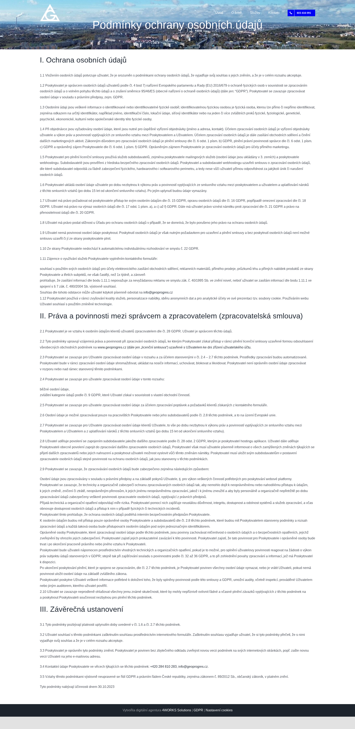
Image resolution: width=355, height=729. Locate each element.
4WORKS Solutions (176, 710)
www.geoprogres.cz (112, 347)
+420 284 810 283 (163, 666)
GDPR (198, 710)
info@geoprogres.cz (158, 292)
